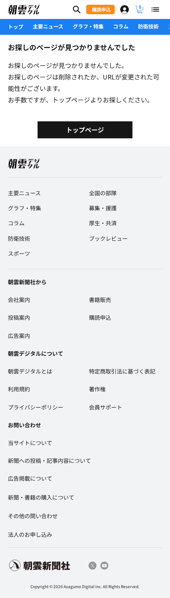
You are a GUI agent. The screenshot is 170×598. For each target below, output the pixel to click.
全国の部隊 (103, 193)
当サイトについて (30, 443)
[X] (92, 566)
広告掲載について (30, 478)
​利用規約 (19, 389)
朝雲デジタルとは (30, 371)
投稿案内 (19, 317)
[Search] (76, 9)
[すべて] (155, 9)
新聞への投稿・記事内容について (49, 460)
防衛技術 (148, 26)
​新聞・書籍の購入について (41, 497)
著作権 (97, 389)
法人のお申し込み (30, 534)
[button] (140, 9)
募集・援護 (103, 208)
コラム (120, 26)
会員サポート (105, 407)
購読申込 (100, 317)
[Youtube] (104, 566)
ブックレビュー (108, 238)
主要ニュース (48, 26)
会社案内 (19, 300)
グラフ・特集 (88, 26)
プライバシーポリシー (35, 407)
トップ (15, 26)
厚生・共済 (103, 223)
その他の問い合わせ (33, 516)
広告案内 (19, 336)
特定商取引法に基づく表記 (122, 371)
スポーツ (19, 253)
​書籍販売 (100, 300)
